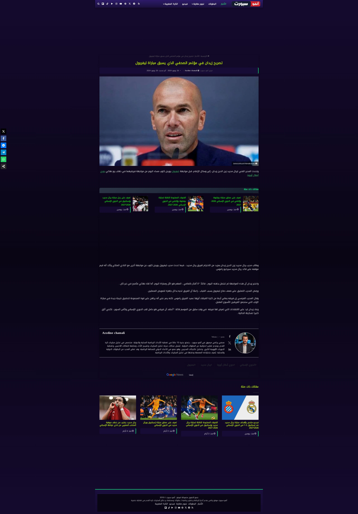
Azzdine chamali (191, 70)
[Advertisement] (179, 30)
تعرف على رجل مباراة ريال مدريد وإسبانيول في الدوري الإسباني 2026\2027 (116, 201)
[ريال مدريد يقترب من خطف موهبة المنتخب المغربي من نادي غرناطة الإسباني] (117, 407)
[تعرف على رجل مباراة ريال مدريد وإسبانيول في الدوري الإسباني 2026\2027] (140, 203)
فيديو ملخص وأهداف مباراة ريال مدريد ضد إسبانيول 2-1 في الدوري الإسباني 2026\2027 (242, 425)
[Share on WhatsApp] (3, 159)
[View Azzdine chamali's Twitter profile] (229, 343)
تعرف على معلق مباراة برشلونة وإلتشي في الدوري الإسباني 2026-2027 (226, 201)
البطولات (212, 4)
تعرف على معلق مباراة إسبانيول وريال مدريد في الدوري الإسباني (160, 424)
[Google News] (175, 375)
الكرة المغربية (171, 4)
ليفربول (175, 171)
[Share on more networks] (3, 166)
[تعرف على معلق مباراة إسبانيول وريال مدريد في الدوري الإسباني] (158, 407)
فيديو (185, 4)
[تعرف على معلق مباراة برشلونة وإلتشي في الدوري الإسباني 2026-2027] (250, 203)
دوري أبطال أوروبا (225, 365)
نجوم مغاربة (198, 4)
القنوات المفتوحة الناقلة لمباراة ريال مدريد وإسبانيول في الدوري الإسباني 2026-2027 (202, 425)
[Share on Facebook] (3, 138)
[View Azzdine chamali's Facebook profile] (229, 336)
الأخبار (223, 4)
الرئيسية (204, 56)
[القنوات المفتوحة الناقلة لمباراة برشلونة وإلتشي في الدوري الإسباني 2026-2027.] (195, 203)
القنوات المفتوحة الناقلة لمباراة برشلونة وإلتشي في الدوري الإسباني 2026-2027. (172, 201)
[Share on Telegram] (3, 152)
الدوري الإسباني (247, 365)
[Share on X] (3, 131)
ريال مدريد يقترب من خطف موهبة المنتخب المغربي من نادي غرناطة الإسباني (118, 424)
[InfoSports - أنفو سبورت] (246, 4)
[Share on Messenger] (3, 145)
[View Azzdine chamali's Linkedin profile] (229, 349)
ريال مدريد (206, 365)
